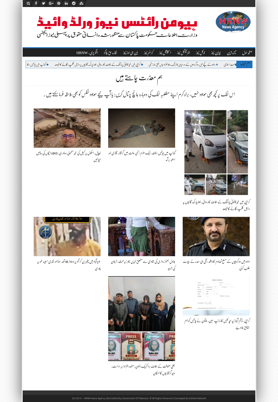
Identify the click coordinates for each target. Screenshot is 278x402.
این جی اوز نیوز (130, 52)
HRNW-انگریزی (87, 52)
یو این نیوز (216, 52)
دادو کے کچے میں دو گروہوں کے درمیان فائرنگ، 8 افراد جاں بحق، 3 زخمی (202, 64)
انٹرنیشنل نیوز (183, 52)
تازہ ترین (231, 52)
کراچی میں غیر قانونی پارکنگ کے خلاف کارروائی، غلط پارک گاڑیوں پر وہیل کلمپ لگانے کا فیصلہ (118, 64)
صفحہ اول (247, 52)
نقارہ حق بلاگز (110, 52)
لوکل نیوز (200, 52)
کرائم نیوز (148, 52)
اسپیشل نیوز (165, 52)
